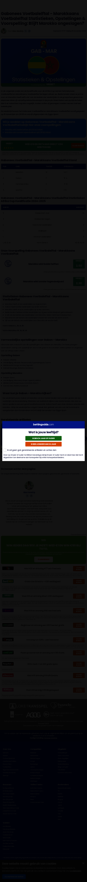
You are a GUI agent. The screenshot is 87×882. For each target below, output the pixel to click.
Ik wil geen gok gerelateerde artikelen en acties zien (31, 450)
